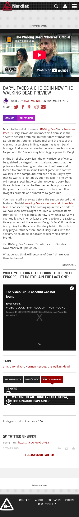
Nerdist (15, 6)
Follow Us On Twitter (39, 455)
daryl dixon (17, 366)
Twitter (16, 107)
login (65, 6)
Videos (69, 500)
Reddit (36, 107)
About (39, 500)
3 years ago (11, 448)
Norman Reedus (36, 366)
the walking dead (59, 366)
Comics (9, 118)
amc (5, 366)
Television (26, 118)
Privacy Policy (46, 504)
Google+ (29, 107)
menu (74, 6)
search (56, 6)
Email (43, 107)
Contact (25, 500)
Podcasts (54, 500)
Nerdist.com (7, 504)
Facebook (23, 107)
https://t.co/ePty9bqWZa (33, 442)
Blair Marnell (32, 101)
